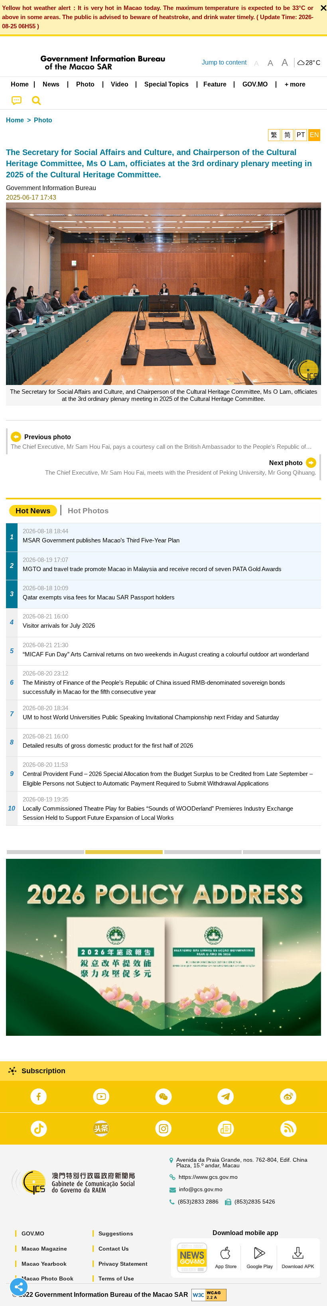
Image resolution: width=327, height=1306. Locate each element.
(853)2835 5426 (254, 1202)
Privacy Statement (123, 1264)
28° (313, 63)
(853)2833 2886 (198, 1202)
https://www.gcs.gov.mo (208, 1177)
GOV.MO (33, 1233)
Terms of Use (116, 1278)
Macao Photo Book (47, 1278)
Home (15, 120)
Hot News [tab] (33, 511)
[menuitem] (51, 84)
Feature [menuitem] (215, 84)
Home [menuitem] (20, 84)
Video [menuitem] (119, 84)
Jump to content (224, 62)
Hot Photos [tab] (88, 511)
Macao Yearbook (44, 1264)
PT (301, 135)
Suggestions (115, 1233)
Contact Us (113, 1248)
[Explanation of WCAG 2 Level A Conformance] (209, 1294)
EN (314, 135)
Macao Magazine (44, 1248)
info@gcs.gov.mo (201, 1189)
